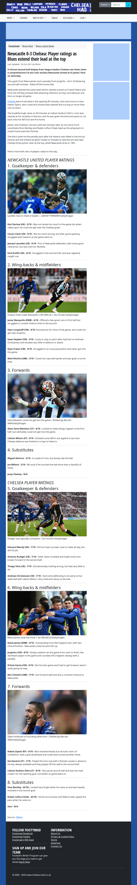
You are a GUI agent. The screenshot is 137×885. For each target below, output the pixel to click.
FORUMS (23, 17)
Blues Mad (27, 46)
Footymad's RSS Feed (23, 839)
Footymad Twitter (21, 836)
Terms (54, 839)
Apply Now (24, 862)
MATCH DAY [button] (38, 17)
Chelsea (11, 101)
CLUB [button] (82, 17)
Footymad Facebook (22, 833)
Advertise (55, 843)
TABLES (54, 17)
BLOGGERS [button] (68, 17)
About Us (55, 833)
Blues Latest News (45, 46)
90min (19, 817)
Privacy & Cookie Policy (62, 836)
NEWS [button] (10, 17)
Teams (104, 4)
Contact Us (56, 846)
